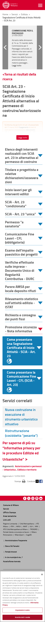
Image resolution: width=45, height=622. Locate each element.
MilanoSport (19, 534)
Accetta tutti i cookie (22, 617)
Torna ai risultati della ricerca (19, 76)
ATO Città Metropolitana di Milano (15, 529)
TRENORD (34, 529)
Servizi (15, 14)
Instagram (36, 498)
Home (5, 14)
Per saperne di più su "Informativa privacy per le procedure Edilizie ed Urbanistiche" (21, 451)
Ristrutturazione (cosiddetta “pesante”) (21, 433)
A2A (31, 526)
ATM (12, 526)
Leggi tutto (22, 137)
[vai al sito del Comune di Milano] (10, 5)
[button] (5, 47)
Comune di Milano (11, 505)
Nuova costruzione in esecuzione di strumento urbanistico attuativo (21, 416)
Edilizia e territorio (26, 469)
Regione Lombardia (10, 523)
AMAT (25, 526)
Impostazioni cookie (22, 610)
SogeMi (29, 534)
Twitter (37, 481)
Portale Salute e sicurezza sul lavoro (16, 532)
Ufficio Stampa (9, 512)
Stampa (19, 481)
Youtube (32, 498)
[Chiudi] (42, 574)
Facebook (40, 481)
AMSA (18, 526)
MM (36, 526)
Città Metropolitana (27, 523)
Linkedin (40, 498)
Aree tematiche (9, 516)
